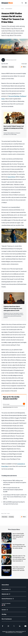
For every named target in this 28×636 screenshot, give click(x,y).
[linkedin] (20, 626)
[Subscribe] (24, 404)
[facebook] (2, 626)
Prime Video (4, 66)
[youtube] (25, 626)
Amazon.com (5, 594)
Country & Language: (6, 603)
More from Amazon (7, 619)
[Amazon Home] (7, 3)
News (2, 8)
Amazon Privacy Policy (7, 407)
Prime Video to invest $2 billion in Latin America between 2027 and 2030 (19, 568)
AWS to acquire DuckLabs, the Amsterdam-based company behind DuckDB (13, 489)
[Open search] (22, 2)
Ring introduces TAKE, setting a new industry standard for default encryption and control (14, 482)
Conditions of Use (11, 631)
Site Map (4, 614)
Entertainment (9, 8)
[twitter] (14, 626)
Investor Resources (7, 598)
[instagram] (8, 626)
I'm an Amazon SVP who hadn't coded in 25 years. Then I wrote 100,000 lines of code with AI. (14, 496)
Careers (4, 609)
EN (4, 605)
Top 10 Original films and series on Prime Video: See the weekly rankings (19, 546)
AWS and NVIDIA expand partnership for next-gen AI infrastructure (14, 503)
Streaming (11, 66)
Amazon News (5, 584)
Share (24, 66)
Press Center (5, 589)
